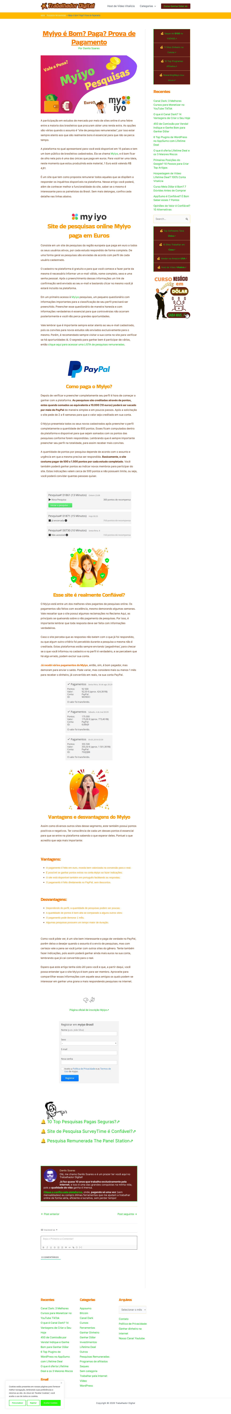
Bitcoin (84, 1313)
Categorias (146, 6)
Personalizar (17, 1403)
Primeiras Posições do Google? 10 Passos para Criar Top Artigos (171, 164)
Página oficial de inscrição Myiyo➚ (89, 1010)
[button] (154, 6)
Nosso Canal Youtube (132, 1338)
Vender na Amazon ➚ (174, 258)
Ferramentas (87, 1327)
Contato (123, 1318)
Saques (84, 1366)
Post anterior (50, 1214)
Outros (84, 1351)
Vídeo (83, 1380)
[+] (80, 1247)
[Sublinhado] (51, 1247)
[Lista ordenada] (58, 1247)
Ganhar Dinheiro (89, 1332)
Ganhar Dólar (88, 1337)
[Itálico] (47, 1247)
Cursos (84, 1322)
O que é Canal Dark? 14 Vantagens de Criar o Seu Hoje (56, 1327)
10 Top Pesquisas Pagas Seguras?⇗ (83, 1121)
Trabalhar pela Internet (93, 1375)
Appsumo (85, 1308)
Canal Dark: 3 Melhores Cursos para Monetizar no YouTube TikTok (168, 104)
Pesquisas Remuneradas (94, 1356)
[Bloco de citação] (66, 1247)
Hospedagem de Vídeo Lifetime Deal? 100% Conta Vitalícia (169, 177)
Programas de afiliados (94, 1361)
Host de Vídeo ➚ (173, 267)
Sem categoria (88, 1371)
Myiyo (114, 153)
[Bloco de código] (70, 1247)
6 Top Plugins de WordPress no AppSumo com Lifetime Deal (170, 141)
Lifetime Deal (88, 1347)
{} (77, 1247)
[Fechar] (61, 1382)
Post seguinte (127, 1214)
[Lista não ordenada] (62, 1247)
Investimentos (88, 1342)
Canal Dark (86, 1318)
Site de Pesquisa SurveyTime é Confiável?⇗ (91, 1131)
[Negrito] (43, 1247)
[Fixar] (55, 1247)
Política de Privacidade (133, 1323)
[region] (34, 1395)
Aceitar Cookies (50, 1403)
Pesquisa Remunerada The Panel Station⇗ (90, 1140)
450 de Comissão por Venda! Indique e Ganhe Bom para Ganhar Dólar (170, 127)
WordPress (86, 1385)
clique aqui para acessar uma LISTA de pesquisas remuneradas (86, 344)
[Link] (73, 1247)
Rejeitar (33, 1403)
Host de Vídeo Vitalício (121, 6)
